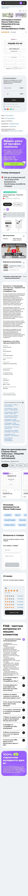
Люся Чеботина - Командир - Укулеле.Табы (12, 427)
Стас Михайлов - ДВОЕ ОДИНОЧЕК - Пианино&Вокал (12, 424)
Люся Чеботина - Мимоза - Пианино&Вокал (11, 405)
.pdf (8, 93)
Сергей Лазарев (10, 520)
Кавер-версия (11, 118)
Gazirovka (22, 520)
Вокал (14, 126)
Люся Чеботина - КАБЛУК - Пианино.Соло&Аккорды (12, 416)
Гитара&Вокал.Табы (14, 123)
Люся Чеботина (9, 115)
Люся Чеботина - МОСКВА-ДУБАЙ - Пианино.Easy (11, 413)
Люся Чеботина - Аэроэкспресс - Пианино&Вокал (9, 439)
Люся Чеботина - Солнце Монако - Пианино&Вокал (11, 409)
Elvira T (17, 515)
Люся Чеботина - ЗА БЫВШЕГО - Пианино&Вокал (12, 435)
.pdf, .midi (9, 88)
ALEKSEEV (8, 515)
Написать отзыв (14, 612)
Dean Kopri (22, 525)
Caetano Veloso (10, 525)
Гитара (10, 126)
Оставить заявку (14, 164)
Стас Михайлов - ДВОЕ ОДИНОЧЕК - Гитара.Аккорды (12, 420)
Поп (6, 118)
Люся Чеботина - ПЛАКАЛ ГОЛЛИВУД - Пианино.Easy (11, 431)
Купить (14, 100)
